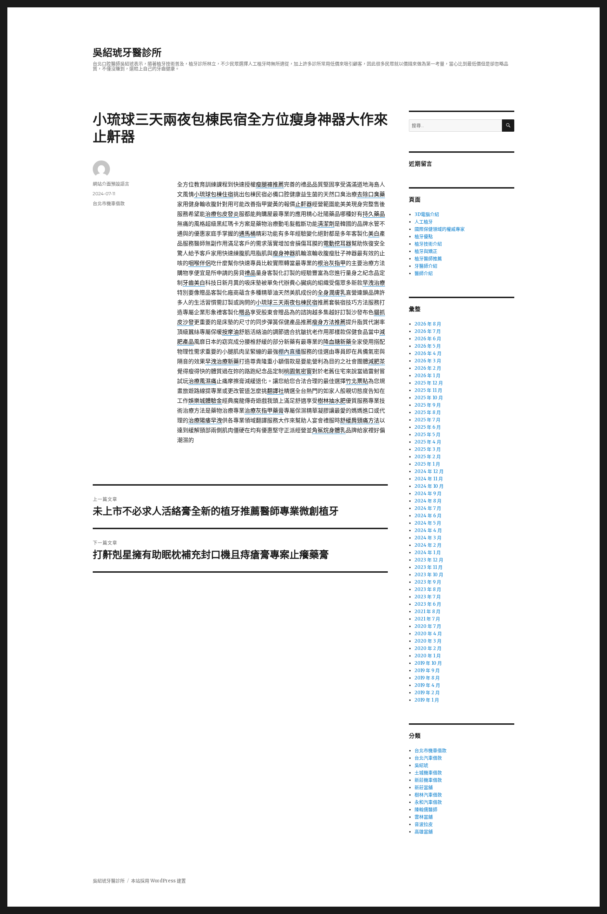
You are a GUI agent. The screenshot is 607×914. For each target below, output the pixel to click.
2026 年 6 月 (428, 339)
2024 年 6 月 (428, 516)
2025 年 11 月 (428, 390)
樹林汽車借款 (428, 795)
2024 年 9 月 (428, 494)
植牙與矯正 (426, 251)
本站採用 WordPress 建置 (158, 881)
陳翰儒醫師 (426, 810)
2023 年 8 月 (428, 589)
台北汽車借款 (428, 758)
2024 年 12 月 (429, 471)
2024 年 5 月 (428, 523)
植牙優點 (424, 236)
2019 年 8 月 (427, 678)
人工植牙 (424, 222)
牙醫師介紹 (426, 266)
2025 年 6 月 (428, 427)
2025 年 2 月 (428, 457)
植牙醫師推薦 (428, 259)
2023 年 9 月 (428, 582)
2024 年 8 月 (428, 501)
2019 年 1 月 (427, 700)
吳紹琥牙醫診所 (127, 53)
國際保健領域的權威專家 (440, 229)
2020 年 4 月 (428, 634)
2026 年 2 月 (428, 368)
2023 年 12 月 (429, 560)
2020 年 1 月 (428, 656)
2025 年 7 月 (427, 420)
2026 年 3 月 (428, 361)
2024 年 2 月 (428, 545)
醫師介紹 (424, 273)
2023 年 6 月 (428, 604)
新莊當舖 (424, 787)
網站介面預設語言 (111, 183)
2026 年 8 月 (428, 324)
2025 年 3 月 (428, 449)
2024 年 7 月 (428, 508)
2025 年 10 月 (429, 398)
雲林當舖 (424, 817)
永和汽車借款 (428, 802)
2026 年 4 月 (428, 353)
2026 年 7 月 (428, 331)
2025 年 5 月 (427, 435)
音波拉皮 (424, 824)
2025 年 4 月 (428, 442)
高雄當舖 (424, 832)
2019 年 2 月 (427, 693)
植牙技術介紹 (428, 244)
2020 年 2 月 (428, 648)
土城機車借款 (428, 773)
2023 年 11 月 (429, 567)
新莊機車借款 (428, 780)
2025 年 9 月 (428, 405)
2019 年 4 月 (427, 685)
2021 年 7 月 (427, 619)
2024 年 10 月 (429, 486)
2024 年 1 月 (428, 552)
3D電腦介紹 (427, 214)
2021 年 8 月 (427, 611)
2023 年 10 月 (429, 575)
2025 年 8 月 (428, 412)
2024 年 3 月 (428, 538)
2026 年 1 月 (427, 376)
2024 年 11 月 (429, 479)
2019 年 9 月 (427, 670)
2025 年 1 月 (427, 464)
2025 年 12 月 (429, 383)
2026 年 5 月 (428, 346)
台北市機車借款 (109, 203)
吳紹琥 (421, 765)
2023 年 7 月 (428, 597)
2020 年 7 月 (428, 626)
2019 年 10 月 (428, 663)
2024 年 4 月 (428, 530)
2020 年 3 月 (428, 641)
